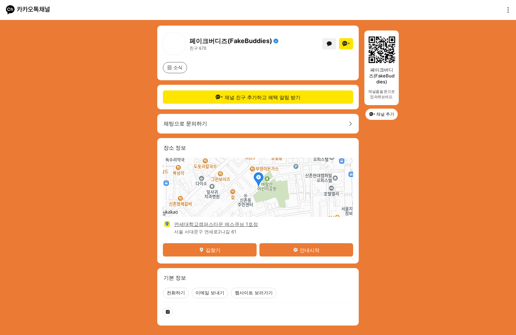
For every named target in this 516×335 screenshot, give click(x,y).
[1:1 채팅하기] (329, 43)
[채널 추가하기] (346, 43)
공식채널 (276, 41)
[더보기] (506, 10)
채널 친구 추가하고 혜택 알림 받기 (262, 97)
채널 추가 (385, 114)
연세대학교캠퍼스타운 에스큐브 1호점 (216, 224)
